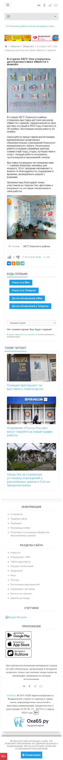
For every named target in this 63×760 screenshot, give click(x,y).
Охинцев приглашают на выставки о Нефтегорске (25, 387)
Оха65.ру (11, 695)
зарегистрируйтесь (28, 334)
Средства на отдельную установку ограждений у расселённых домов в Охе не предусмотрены (28, 480)
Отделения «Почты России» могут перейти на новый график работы (29, 431)
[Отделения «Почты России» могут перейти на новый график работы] (31, 410)
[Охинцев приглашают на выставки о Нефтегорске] (31, 367)
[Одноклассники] (13, 263)
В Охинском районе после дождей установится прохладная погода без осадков (32, 26)
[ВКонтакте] (9, 263)
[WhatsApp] (18, 263)
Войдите (11, 334)
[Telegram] (22, 263)
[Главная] (6, 46)
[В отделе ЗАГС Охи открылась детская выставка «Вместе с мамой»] (31, 90)
